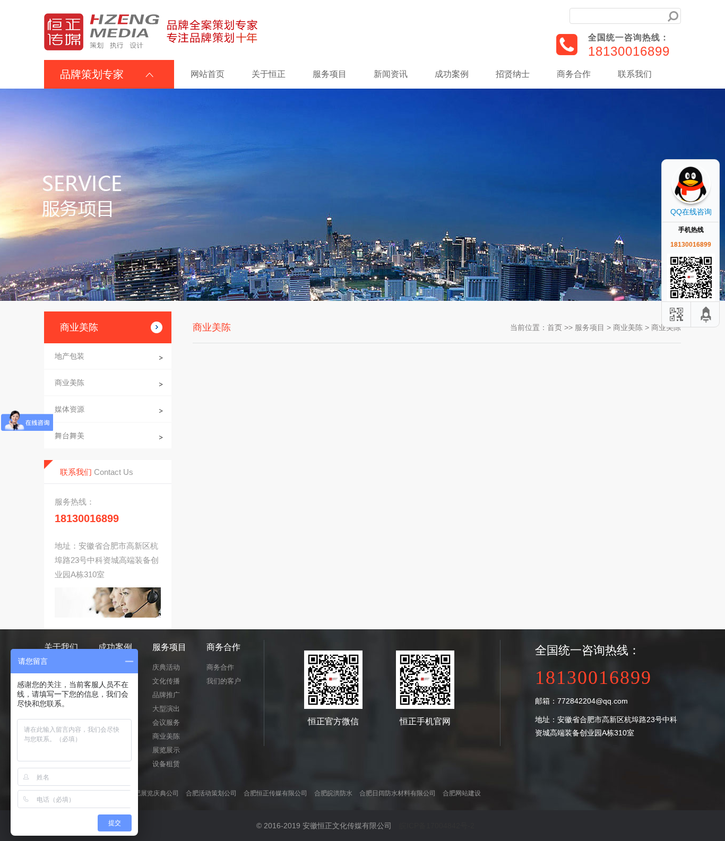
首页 (554, 327)
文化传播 (166, 681)
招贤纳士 (513, 74)
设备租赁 (166, 764)
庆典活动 (166, 667)
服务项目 (330, 74)
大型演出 (166, 709)
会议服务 (166, 722)
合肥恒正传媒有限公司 (275, 793)
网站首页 (208, 74)
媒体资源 (69, 409)
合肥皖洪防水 (333, 793)
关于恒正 (269, 74)
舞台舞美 (69, 435)
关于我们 (61, 647)
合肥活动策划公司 (211, 793)
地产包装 (69, 356)
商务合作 (574, 74)
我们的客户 (223, 681)
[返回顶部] (706, 314)
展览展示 (166, 750)
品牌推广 (166, 695)
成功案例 (452, 74)
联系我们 (635, 74)
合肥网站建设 (462, 793)
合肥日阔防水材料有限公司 (397, 793)
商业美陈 (69, 382)
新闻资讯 (391, 74)
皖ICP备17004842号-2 (436, 825)
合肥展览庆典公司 (153, 793)
